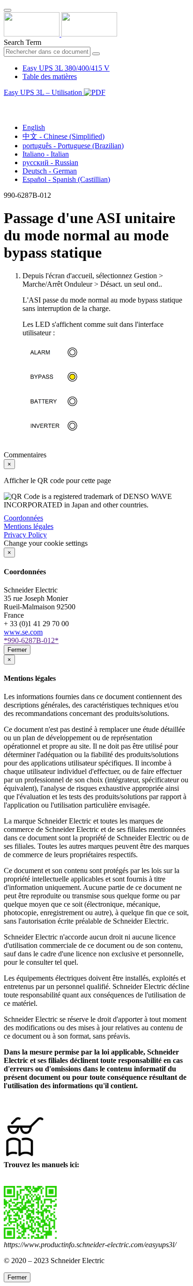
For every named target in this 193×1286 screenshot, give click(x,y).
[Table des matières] (7, 103)
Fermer (17, 649)
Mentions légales (28, 526)
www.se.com (23, 632)
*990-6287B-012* (31, 640)
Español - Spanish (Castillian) (66, 179)
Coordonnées (23, 518)
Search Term (22, 42)
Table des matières (49, 76)
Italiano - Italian (45, 154)
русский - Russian (50, 162)
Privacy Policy (25, 535)
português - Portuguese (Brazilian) (73, 146)
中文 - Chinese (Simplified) (63, 136)
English (33, 127)
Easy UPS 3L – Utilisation (44, 92)
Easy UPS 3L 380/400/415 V (66, 68)
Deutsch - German (49, 171)
